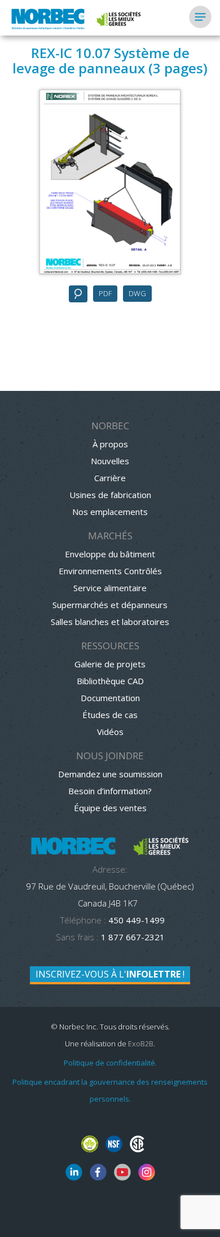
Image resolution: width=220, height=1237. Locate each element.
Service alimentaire (110, 587)
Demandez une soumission (110, 774)
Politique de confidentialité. (110, 1063)
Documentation (110, 697)
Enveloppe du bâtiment (110, 554)
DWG (137, 293)
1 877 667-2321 (133, 937)
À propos (110, 444)
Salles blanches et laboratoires (110, 621)
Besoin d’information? (110, 790)
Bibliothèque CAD (110, 680)
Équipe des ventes (110, 807)
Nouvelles (110, 460)
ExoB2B (140, 1043)
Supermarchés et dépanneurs (110, 604)
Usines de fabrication (110, 494)
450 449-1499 (135, 920)
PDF (105, 293)
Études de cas (110, 714)
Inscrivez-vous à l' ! (110, 974)
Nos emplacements (110, 511)
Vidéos (110, 731)
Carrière (110, 477)
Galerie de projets (110, 664)
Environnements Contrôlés (110, 570)
